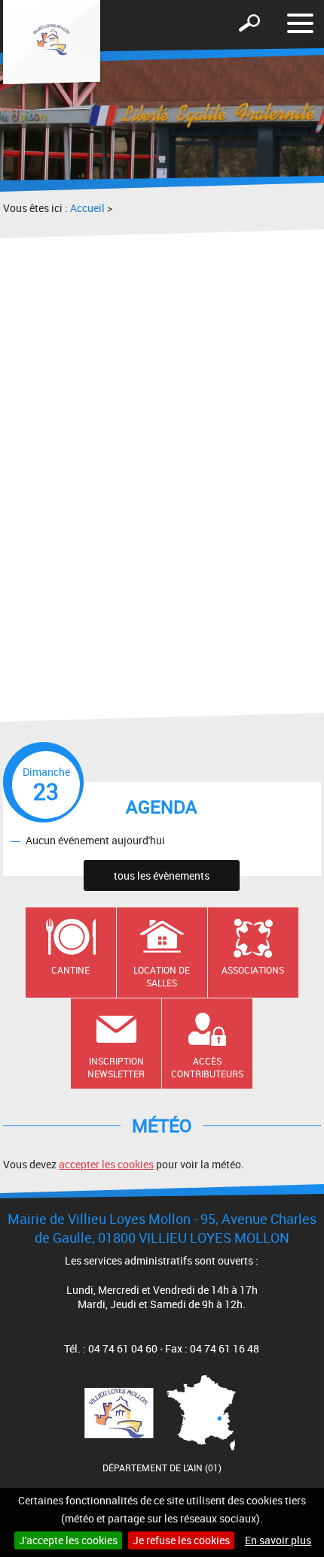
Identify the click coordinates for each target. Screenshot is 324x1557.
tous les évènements (161, 875)
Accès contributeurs (207, 1067)
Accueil (87, 208)
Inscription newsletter (116, 1067)
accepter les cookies (106, 1164)
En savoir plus (278, 1540)
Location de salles (161, 976)
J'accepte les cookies (68, 1540)
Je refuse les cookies (181, 1540)
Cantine (70, 970)
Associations (253, 970)
